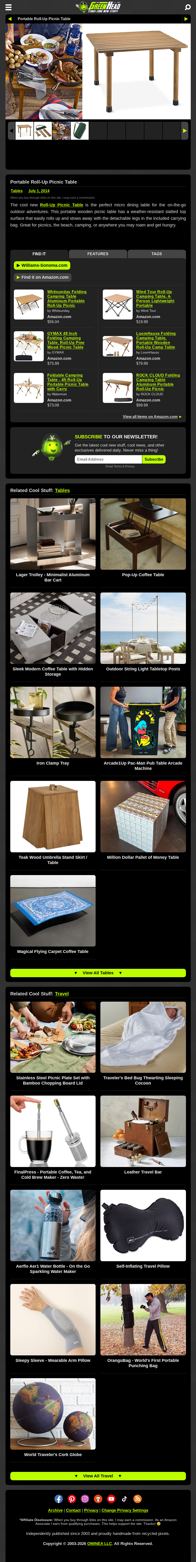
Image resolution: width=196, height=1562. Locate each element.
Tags (157, 254)
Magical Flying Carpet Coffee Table (52, 951)
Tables (17, 191)
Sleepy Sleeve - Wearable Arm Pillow (53, 1360)
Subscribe (154, 459)
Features (98, 254)
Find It (39, 254)
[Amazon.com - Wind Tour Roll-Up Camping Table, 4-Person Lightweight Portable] (118, 304)
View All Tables (98, 972)
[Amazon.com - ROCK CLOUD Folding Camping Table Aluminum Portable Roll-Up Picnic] (118, 388)
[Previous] (11, 131)
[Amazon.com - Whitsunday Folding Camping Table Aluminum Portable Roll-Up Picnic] (29, 304)
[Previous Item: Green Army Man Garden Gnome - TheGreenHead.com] (9, 18)
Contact (73, 1510)
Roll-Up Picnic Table (61, 205)
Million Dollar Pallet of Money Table (143, 857)
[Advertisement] (98, 155)
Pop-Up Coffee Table (143, 574)
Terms (118, 466)
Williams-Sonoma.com (42, 265)
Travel (62, 993)
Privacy (130, 466)
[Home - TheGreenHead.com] (98, 7)
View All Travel (98, 1476)
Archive (55, 1510)
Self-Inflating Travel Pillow (143, 1266)
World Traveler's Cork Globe (53, 1454)
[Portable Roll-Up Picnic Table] (24, 131)
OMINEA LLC (99, 1543)
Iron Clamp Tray (53, 763)
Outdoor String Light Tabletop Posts (143, 669)
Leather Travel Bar (143, 1172)
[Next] (184, 131)
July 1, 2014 (38, 191)
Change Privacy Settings (125, 1510)
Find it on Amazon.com (43, 277)
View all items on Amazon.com (150, 417)
